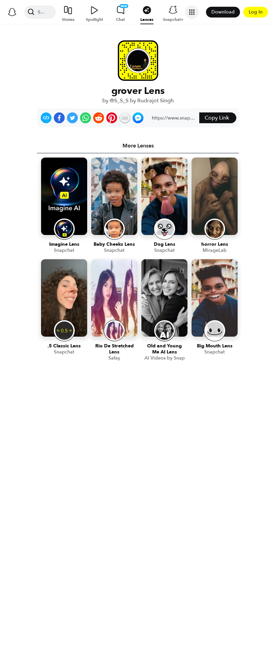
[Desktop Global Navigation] (12, 12)
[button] (46, 117)
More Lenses (138, 145)
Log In (256, 12)
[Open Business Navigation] (192, 12)
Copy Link (217, 118)
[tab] (138, 146)
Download (223, 12)
